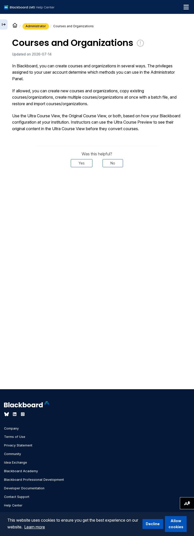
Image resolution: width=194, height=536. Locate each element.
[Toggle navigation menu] (186, 7)
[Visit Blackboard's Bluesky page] (7, 414)
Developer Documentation (24, 488)
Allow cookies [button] (175, 524)
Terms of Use (14, 437)
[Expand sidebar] (4, 24)
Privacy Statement (18, 445)
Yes (82, 163)
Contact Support (16, 497)
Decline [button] (153, 524)
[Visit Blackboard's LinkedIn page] (15, 414)
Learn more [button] (34, 526)
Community (12, 454)
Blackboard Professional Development (34, 480)
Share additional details (97, 182)
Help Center (13, 505)
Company (11, 428)
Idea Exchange (15, 462)
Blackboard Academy (21, 471)
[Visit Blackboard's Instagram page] (22, 414)
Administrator (36, 26)
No (112, 163)
